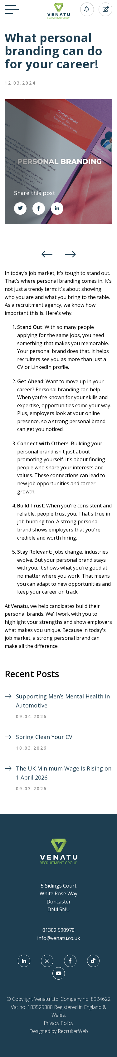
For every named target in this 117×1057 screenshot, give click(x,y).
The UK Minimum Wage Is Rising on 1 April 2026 (63, 773)
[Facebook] (70, 961)
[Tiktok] (93, 961)
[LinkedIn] (24, 961)
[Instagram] (47, 961)
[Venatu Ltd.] (58, 16)
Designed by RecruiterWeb (58, 1031)
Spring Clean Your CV (44, 737)
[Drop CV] (103, 9)
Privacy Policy (58, 1023)
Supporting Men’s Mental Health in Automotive (63, 700)
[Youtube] (58, 973)
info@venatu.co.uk (58, 938)
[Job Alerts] (85, 9)
